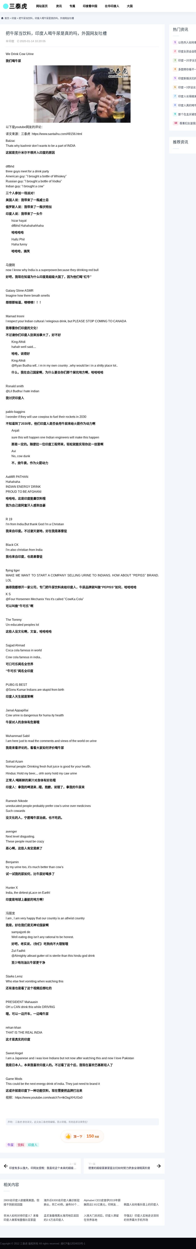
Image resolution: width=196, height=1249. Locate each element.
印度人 (32, 1145)
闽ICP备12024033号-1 (73, 1243)
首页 (7, 18)
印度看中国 (90, 6)
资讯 (59, 6)
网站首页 (42, 6)
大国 (130, 6)
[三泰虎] (14, 7)
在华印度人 (112, 6)
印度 (14, 18)
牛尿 (10, 1145)
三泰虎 (19, 1122)
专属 (72, 6)
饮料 (21, 1145)
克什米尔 (21, 152)
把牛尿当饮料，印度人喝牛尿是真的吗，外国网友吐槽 (46, 18)
